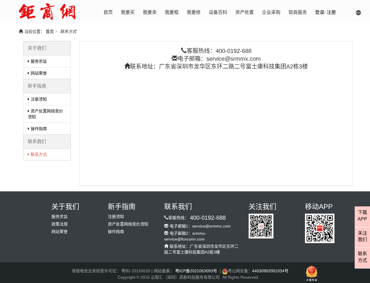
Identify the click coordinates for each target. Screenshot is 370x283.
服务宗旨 (39, 61)
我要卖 (150, 12)
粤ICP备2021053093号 (196, 271)
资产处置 (244, 12)
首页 (108, 12)
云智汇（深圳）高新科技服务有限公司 (185, 277)
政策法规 (59, 224)
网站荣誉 (39, 73)
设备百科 (218, 12)
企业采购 (271, 12)
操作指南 (39, 128)
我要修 (194, 12)
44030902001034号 (270, 271)
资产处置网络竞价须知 (45, 114)
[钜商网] (47, 11)
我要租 (172, 12)
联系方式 (39, 154)
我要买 (128, 12)
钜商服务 (297, 12)
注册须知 (39, 99)
